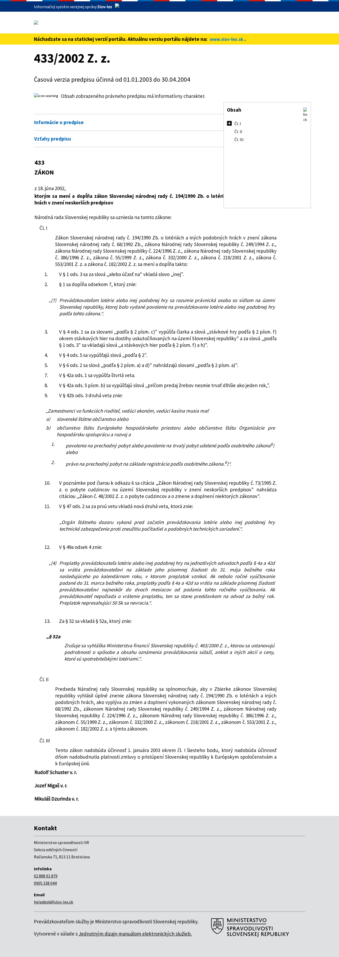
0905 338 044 (45, 883)
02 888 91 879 (45, 876)
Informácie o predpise (59, 122)
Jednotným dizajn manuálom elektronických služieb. (135, 933)
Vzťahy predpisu (52, 139)
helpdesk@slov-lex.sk (53, 901)
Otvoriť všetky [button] (265, 110)
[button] (305, 114)
